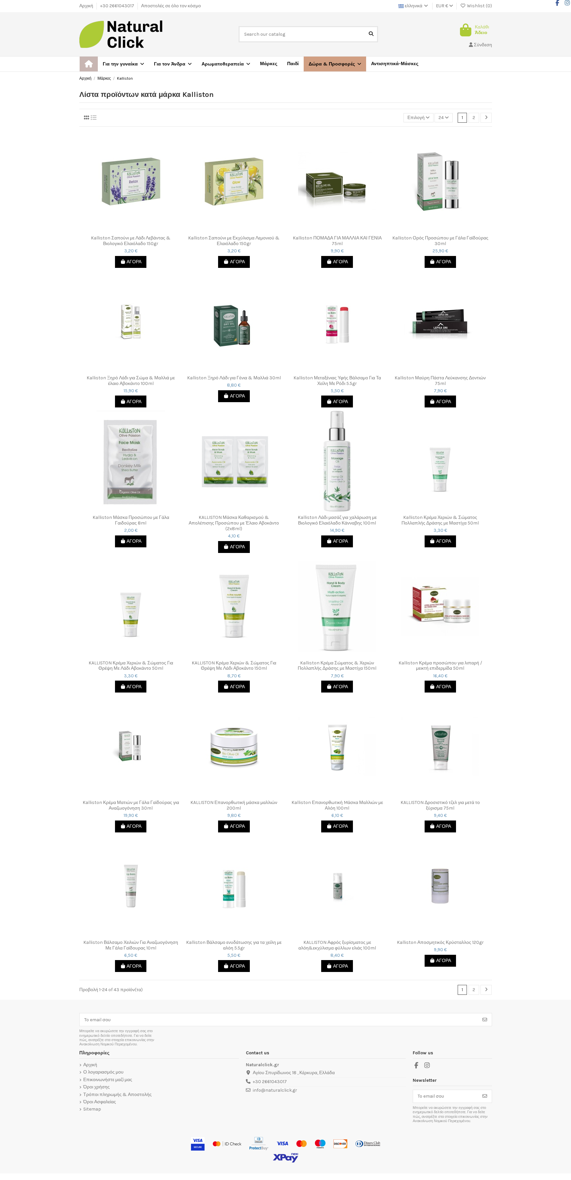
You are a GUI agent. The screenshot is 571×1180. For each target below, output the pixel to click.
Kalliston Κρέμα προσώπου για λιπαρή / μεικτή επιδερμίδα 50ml (440, 665)
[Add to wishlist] (125, 229)
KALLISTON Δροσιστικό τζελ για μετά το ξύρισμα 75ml (440, 805)
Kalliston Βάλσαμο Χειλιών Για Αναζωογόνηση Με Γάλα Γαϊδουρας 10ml (130, 945)
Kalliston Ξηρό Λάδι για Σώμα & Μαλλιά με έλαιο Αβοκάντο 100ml (131, 380)
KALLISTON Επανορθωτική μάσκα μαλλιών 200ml (233, 805)
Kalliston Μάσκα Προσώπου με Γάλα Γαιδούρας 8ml (131, 520)
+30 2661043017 (117, 6)
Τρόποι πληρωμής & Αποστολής (117, 1094)
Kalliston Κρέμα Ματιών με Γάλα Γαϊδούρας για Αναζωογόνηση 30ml (131, 805)
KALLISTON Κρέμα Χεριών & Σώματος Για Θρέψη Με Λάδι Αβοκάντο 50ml (131, 665)
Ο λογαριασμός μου (103, 1072)
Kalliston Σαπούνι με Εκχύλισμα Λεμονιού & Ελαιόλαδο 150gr (234, 240)
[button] (335, 64)
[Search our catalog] (371, 34)
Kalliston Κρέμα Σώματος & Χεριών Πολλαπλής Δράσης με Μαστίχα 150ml (337, 665)
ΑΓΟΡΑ (134, 262)
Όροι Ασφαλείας (99, 1102)
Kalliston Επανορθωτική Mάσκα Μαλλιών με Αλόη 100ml (337, 805)
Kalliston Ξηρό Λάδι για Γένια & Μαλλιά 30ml (234, 378)
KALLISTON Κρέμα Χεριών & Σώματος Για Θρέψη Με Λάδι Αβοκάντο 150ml (234, 665)
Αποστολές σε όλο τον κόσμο (171, 6)
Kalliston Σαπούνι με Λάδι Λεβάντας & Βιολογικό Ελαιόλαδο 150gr (131, 240)
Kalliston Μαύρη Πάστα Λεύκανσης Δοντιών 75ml (440, 380)
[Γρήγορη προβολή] (135, 229)
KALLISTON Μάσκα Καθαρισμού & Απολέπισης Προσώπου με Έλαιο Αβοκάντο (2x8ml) (234, 523)
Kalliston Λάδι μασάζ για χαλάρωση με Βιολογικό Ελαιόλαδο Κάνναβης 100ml (337, 520)
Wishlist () (479, 6)
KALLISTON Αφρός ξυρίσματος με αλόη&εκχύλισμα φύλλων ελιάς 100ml (337, 945)
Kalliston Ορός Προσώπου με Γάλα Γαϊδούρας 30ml (440, 240)
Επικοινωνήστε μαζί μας (107, 1079)
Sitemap (92, 1109)
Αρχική (86, 6)
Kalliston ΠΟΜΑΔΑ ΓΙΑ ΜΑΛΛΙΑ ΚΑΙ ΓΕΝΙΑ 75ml (337, 240)
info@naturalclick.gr (275, 1090)
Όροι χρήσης (96, 1087)
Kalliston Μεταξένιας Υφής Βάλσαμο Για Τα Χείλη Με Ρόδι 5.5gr (337, 380)
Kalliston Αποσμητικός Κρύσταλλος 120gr (440, 942)
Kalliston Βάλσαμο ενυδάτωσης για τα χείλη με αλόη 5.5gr (234, 945)
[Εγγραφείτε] (485, 1019)
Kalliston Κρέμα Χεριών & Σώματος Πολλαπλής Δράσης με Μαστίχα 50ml (440, 520)
